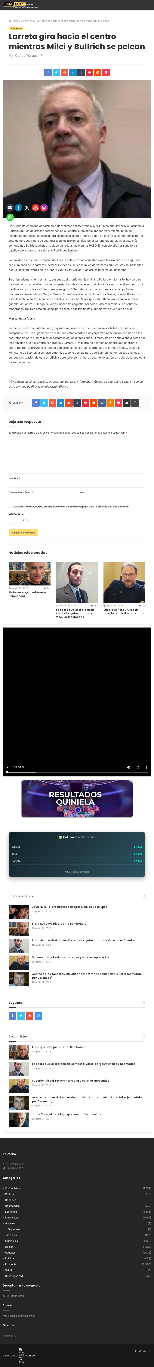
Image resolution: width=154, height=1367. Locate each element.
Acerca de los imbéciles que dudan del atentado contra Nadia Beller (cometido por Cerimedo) (87, 976)
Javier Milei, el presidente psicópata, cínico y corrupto (69, 907)
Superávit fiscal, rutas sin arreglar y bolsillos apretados (124, 611)
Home (15, 20)
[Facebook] (135, 1351)
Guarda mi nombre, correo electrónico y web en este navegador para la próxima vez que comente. (70, 506)
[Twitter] (140, 1351)
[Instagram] (149, 1351)
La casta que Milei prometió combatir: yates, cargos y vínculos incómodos (75, 613)
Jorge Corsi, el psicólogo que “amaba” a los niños (66, 1114)
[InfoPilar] (20, 5)
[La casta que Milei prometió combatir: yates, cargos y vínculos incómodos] (77, 582)
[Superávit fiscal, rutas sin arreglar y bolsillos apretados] (124, 582)
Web (82, 492)
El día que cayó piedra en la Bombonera (59, 924)
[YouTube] (144, 1351)
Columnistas (28, 20)
